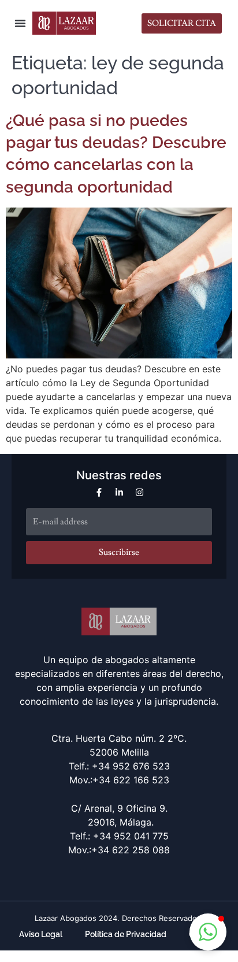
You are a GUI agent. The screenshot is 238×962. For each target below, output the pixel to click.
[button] (20, 23)
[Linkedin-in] (119, 492)
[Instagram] (139, 492)
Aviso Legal (40, 934)
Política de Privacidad (125, 934)
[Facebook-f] (99, 492)
